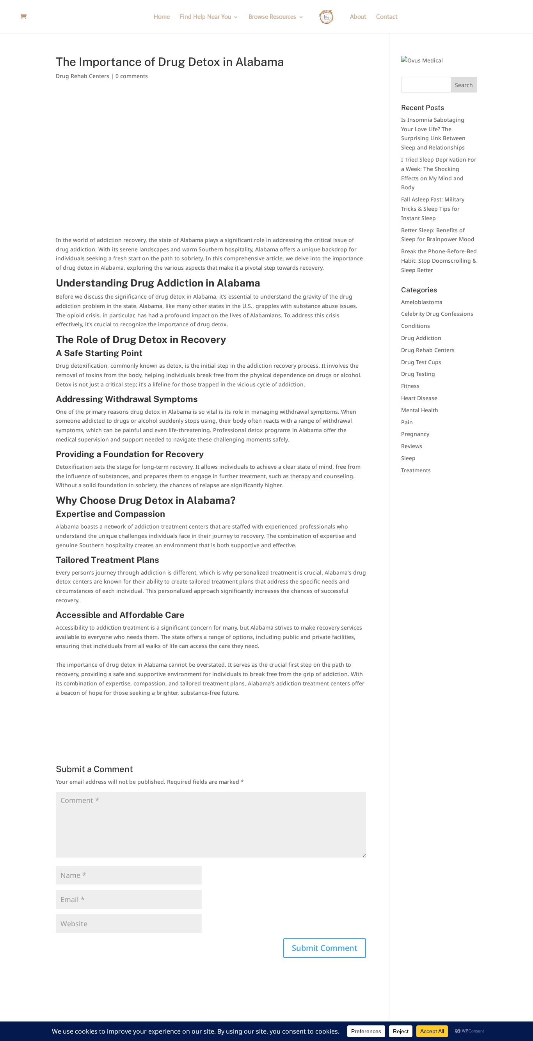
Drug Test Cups (421, 362)
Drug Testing (418, 373)
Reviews (411, 446)
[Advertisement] (211, 145)
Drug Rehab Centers (82, 76)
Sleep (408, 458)
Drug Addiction (421, 338)
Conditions (415, 325)
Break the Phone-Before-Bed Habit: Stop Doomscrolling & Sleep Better (439, 260)
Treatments (416, 470)
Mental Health (419, 410)
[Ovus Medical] (422, 60)
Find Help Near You (205, 17)
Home (162, 17)
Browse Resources (272, 17)
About (358, 17)
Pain (407, 422)
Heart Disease (419, 398)
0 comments (131, 76)
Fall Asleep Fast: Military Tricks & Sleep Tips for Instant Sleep (432, 209)
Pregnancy (415, 434)
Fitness (410, 386)
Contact (387, 17)
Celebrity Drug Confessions (437, 313)
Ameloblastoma (421, 302)
